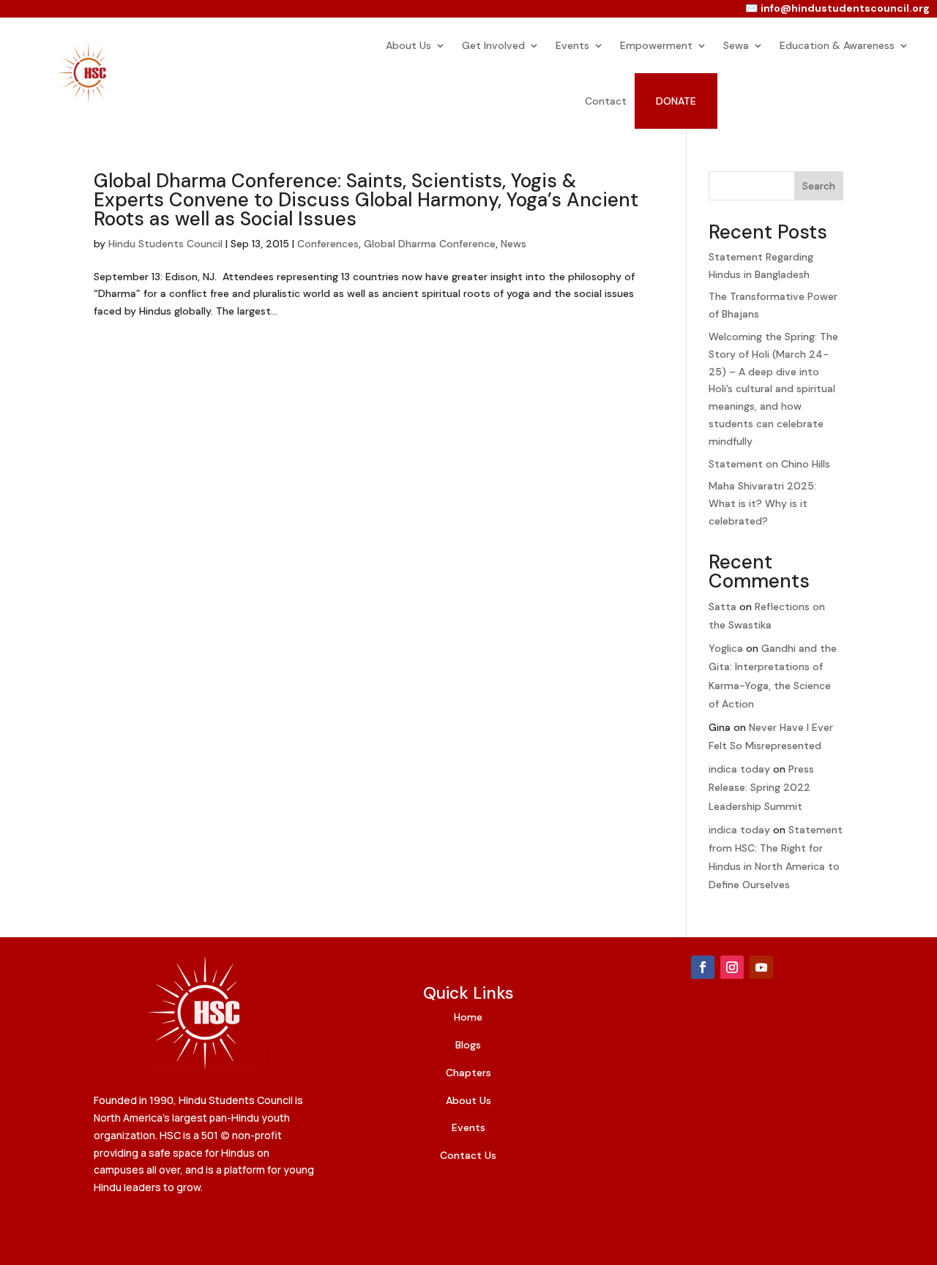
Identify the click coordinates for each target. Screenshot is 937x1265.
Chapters (468, 1072)
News (513, 243)
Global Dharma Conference (430, 243)
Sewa (736, 45)
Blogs (468, 1044)
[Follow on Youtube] (761, 967)
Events (572, 45)
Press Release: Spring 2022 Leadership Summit (761, 787)
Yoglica (726, 648)
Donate (676, 101)
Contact (606, 101)
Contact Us (468, 1155)
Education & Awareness (837, 45)
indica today (739, 769)
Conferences (328, 243)
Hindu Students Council (165, 243)
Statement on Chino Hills (769, 463)
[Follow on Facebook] (702, 967)
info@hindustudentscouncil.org (845, 8)
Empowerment (656, 45)
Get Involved (493, 45)
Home (468, 1017)
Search (818, 185)
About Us (408, 45)
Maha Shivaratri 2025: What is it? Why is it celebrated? (762, 503)
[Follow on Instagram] (732, 967)
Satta (722, 606)
